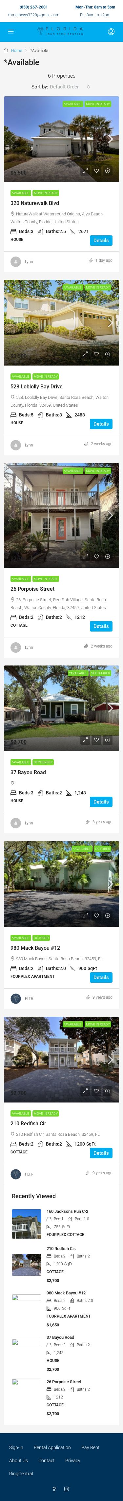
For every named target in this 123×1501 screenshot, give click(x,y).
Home (16, 50)
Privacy (72, 1460)
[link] (61, 139)
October (102, 849)
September (100, 673)
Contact (46, 1460)
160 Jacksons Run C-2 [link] (67, 1211)
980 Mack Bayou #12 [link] (35, 948)
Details (101, 240)
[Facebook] (55, 1489)
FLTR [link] (29, 998)
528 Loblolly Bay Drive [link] (36, 386)
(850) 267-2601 (34, 7)
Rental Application (52, 1447)
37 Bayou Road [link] (28, 772)
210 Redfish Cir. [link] (28, 1123)
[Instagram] (68, 1489)
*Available (73, 104)
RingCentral (21, 1473)
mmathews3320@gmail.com (33, 15)
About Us (18, 1460)
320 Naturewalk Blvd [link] (34, 203)
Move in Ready (98, 104)
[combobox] (70, 87)
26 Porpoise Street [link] (32, 589)
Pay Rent (90, 1447)
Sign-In (16, 1447)
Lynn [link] (29, 261)
